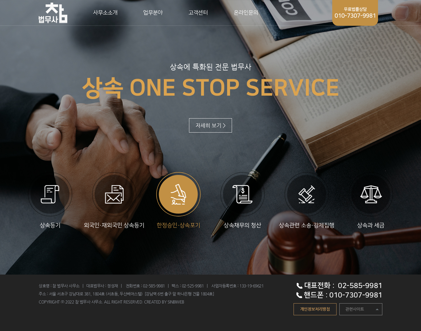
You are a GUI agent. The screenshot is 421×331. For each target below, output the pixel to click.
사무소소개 (105, 13)
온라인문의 (246, 13)
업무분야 (153, 13)
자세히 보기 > (211, 125)
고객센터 (198, 13)
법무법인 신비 (53, 12)
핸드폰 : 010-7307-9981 (342, 295)
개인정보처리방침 (315, 309)
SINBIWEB (176, 302)
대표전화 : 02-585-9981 (342, 285)
